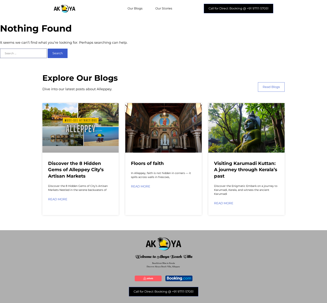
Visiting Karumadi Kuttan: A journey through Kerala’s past (245, 170)
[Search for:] (24, 53)
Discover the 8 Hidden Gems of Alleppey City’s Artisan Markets (76, 170)
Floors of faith (147, 163)
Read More (57, 199)
